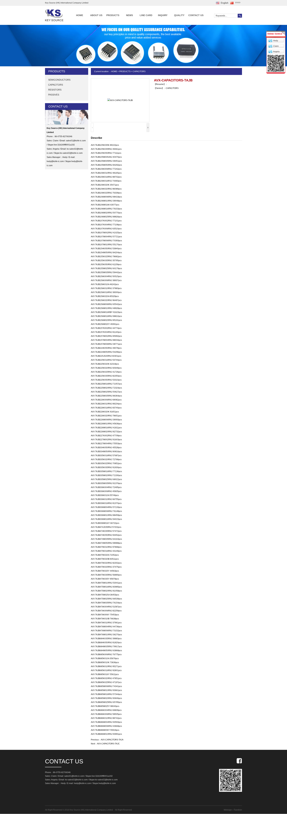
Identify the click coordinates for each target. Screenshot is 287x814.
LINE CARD (146, 15)
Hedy (275, 40)
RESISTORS (54, 89)
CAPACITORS (55, 84)
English (224, 2)
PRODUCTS (112, 15)
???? (237, 2)
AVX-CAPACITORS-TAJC (108, 744)
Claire (276, 46)
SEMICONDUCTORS (59, 79)
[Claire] (270, 46)
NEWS (129, 15)
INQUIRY (162, 15)
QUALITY (179, 15)
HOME (79, 15)
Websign (228, 810)
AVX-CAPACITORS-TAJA (112, 740)
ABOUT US (96, 15)
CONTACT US (195, 15)
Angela (276, 51)
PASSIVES (53, 94)
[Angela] (270, 51)
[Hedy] (270, 40)
